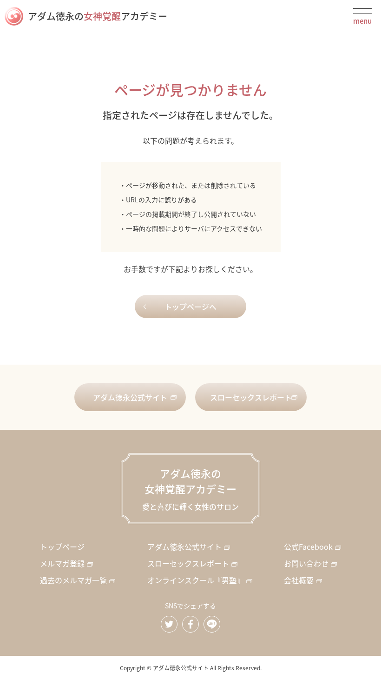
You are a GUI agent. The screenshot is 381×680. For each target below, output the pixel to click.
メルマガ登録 (62, 563)
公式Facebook (308, 546)
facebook (190, 624)
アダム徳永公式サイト (130, 397)
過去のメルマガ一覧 (73, 580)
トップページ (62, 546)
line (212, 624)
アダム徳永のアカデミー (97, 16)
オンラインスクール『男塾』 (195, 580)
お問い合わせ (306, 563)
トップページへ (190, 306)
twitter (169, 624)
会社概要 (299, 580)
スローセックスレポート (251, 397)
